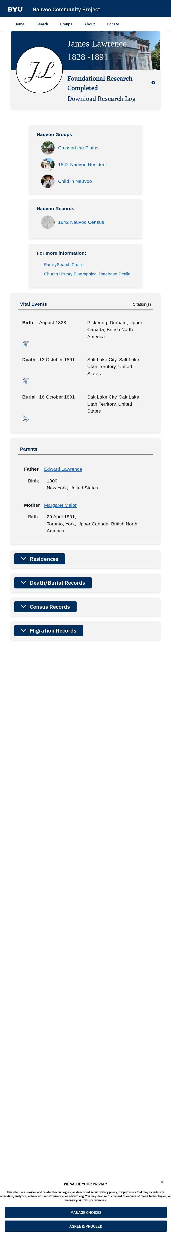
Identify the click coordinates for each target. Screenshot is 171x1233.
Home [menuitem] (19, 24)
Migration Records (53, 630)
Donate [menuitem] (113, 24)
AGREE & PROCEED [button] (85, 1226)
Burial (29, 396)
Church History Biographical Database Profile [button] (87, 274)
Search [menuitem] (42, 24)
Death (28, 359)
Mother (30, 505)
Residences (44, 558)
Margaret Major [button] (60, 505)
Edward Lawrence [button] (63, 469)
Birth (27, 322)
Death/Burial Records (57, 582)
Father (30, 469)
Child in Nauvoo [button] (75, 181)
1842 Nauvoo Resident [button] (82, 164)
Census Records (50, 606)
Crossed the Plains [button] (78, 147)
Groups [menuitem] (66, 24)
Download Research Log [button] (101, 98)
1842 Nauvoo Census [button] (81, 222)
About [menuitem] (89, 24)
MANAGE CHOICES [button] (85, 1212)
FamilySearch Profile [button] (64, 264)
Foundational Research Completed (99, 83)
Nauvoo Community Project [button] (66, 9)
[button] (15, 9)
